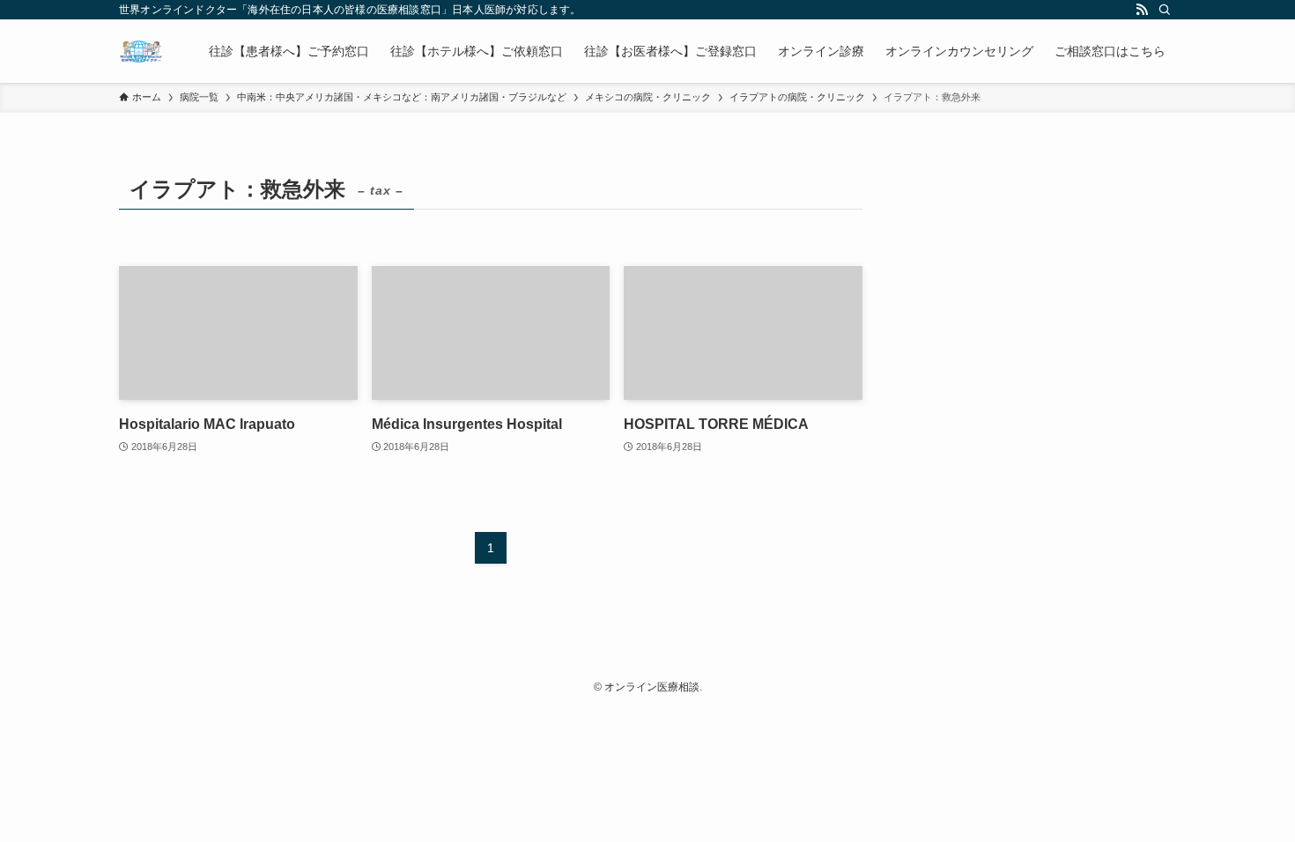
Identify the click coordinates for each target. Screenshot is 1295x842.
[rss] (1141, 9)
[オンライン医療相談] (141, 51)
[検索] (1164, 9)
